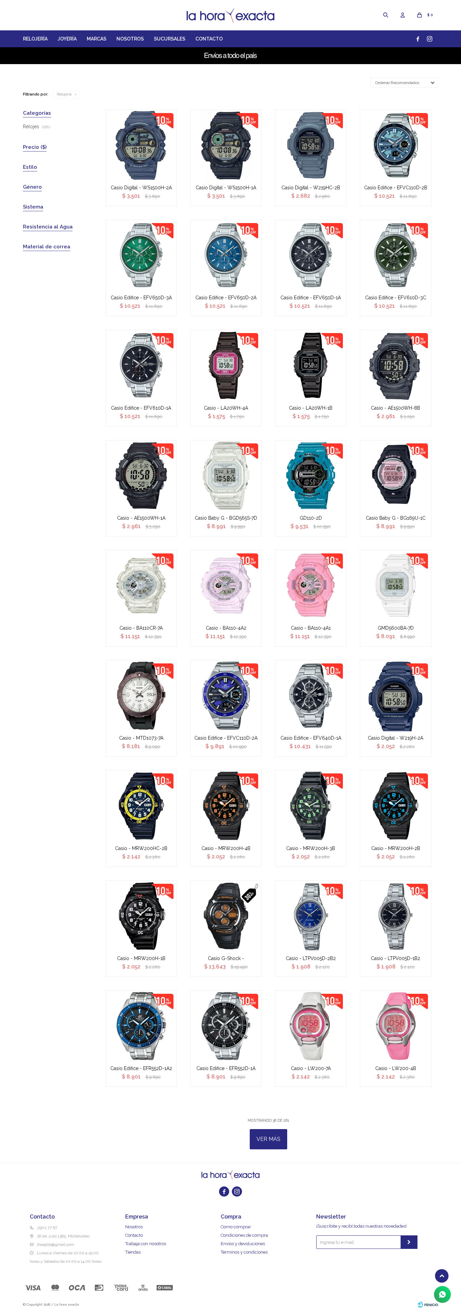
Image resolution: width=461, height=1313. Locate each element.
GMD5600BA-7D (396, 628)
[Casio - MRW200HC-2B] (141, 805)
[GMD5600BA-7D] (395, 585)
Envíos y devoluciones (243, 1243)
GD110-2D (311, 518)
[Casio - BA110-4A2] (226, 585)
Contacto (209, 39)
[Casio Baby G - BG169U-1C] (395, 475)
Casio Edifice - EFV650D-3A (141, 297)
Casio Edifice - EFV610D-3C (395, 297)
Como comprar (236, 1226)
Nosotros (130, 39)
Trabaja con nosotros (145, 1243)
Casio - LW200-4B (395, 1068)
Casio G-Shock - (226, 958)
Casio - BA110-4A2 (226, 628)
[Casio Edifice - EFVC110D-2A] (226, 695)
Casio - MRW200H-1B (141, 958)
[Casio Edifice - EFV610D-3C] (395, 255)
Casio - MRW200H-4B (225, 848)
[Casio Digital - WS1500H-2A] (141, 145)
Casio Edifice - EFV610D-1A (141, 408)
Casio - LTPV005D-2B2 (311, 958)
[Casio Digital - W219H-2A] (395, 695)
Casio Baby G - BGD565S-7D (226, 518)
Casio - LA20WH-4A (226, 408)
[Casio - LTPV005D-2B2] (310, 916)
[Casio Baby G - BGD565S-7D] (226, 475)
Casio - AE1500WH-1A (141, 518)
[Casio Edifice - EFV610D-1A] (141, 365)
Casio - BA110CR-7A (141, 628)
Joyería (67, 39)
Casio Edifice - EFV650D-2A (225, 297)
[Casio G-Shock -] (226, 916)
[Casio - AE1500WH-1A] (141, 475)
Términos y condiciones (244, 1252)
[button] (385, 15)
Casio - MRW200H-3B (310, 848)
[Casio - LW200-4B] (395, 1026)
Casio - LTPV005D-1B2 (395, 958)
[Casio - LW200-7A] (310, 1026)
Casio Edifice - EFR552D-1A (225, 1068)
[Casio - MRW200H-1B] (141, 916)
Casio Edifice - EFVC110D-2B (395, 187)
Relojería (35, 39)
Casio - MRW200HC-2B (141, 848)
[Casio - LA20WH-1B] (310, 365)
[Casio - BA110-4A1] (310, 585)
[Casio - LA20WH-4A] (226, 365)
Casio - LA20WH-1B (310, 408)
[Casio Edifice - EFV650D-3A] (141, 255)
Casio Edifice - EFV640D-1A (310, 738)
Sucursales (169, 39)
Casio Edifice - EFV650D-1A (310, 297)
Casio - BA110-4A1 (311, 628)
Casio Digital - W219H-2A (395, 738)
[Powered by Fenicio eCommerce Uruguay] (428, 1305)
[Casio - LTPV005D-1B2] (395, 916)
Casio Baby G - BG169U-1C (396, 518)
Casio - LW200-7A (311, 1068)
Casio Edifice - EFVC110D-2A (225, 738)
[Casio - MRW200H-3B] (310, 805)
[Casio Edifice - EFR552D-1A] (226, 1026)
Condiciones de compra (244, 1235)
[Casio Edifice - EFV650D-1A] (310, 255)
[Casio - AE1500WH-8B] (395, 365)
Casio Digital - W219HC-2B (310, 187)
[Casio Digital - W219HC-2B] (310, 145)
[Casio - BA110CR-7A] (141, 585)
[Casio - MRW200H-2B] (395, 805)
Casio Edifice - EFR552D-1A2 (141, 1068)
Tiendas (133, 1252)
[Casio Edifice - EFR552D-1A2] (141, 1026)
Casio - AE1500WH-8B (395, 408)
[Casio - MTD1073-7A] (141, 695)
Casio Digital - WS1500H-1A (226, 187)
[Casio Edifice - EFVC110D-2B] (395, 145)
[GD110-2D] (310, 475)
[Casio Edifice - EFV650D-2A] (226, 255)
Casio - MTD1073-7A (141, 738)
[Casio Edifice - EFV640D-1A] (310, 695)
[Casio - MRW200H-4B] (226, 805)
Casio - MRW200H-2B (395, 848)
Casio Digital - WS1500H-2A (141, 187)
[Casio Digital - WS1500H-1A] (226, 145)
